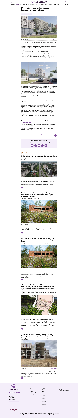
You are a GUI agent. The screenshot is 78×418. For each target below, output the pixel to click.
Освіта (39, 4)
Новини (31, 386)
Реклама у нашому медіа (63, 388)
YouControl (32, 100)
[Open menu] (68, 2)
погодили (40, 110)
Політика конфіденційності (64, 390)
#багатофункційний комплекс (26, 134)
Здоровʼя (46, 4)
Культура (54, 4)
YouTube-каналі (28, 129)
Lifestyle (50, 4)
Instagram (25, 122)
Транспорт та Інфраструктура (31, 4)
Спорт (42, 4)
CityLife (17, 4)
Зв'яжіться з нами (62, 391)
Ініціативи (59, 4)
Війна (20, 4)
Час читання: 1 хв (28, 14)
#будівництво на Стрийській (46, 134)
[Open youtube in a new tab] (39, 145)
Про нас (60, 386)
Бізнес (24, 4)
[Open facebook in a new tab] (32, 145)
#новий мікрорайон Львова (36, 134)
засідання (54, 46)
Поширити (54, 39)
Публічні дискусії (33, 392)
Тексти (31, 388)
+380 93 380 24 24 (12, 397)
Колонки (31, 391)
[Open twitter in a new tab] (46, 145)
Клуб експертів (32, 394)
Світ (63, 4)
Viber (30, 122)
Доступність (61, 389)
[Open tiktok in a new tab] (35, 145)
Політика (66, 4)
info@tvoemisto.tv (12, 399)
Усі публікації (12, 4)
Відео (31, 389)
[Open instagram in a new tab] (42, 145)
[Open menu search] (65, 2)
